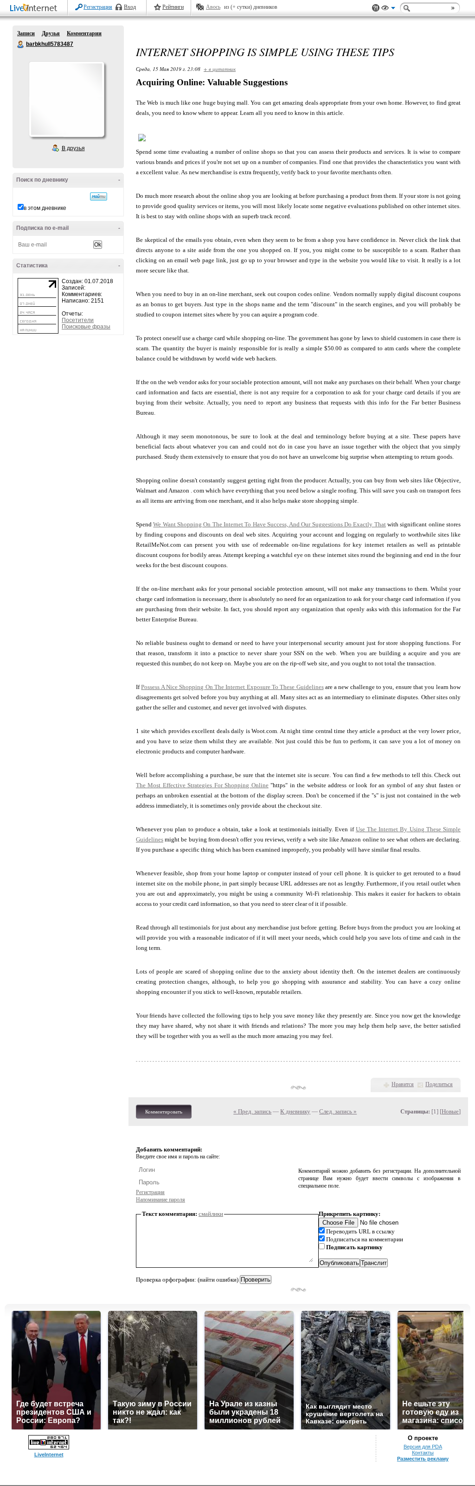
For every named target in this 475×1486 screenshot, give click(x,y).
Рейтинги (173, 7)
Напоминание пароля (160, 1199)
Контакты (423, 1452)
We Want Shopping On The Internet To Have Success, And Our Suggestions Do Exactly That (269, 524)
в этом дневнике (45, 208)
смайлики (211, 1213)
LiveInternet (35, 8)
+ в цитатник (220, 68)
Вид (388, 9)
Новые (450, 1111)
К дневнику (295, 1111)
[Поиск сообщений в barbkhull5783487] (98, 196)
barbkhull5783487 (21, 44)
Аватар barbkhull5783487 (66, 99)
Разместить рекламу (423, 1458)
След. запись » (338, 1111)
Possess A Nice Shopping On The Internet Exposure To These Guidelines (232, 686)
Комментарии (84, 33)
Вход (130, 7)
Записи (26, 33)
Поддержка (375, 8)
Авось (213, 7)
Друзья (51, 33)
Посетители (78, 320)
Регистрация (97, 7)
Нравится (403, 1084)
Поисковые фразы (86, 326)
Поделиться (439, 1084)
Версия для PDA (423, 1446)
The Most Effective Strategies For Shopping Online (202, 785)
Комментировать (163, 1111)
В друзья (73, 148)
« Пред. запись (252, 1111)
